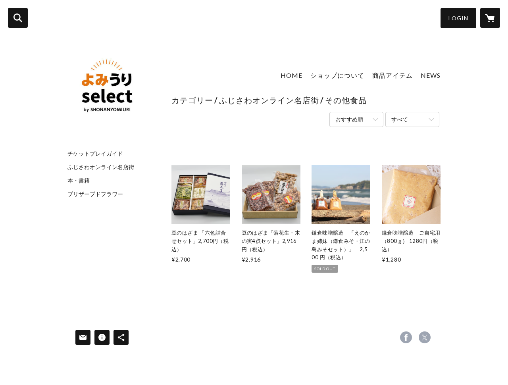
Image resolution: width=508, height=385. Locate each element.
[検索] (18, 18)
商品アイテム (392, 75)
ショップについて (337, 75)
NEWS (431, 75)
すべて (399, 119)
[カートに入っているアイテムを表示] (490, 18)
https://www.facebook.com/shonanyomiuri (406, 337)
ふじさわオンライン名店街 (100, 167)
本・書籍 (78, 180)
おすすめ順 (349, 119)
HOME (291, 75)
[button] (458, 18)
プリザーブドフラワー (95, 194)
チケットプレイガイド (95, 153)
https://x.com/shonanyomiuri (425, 337)
